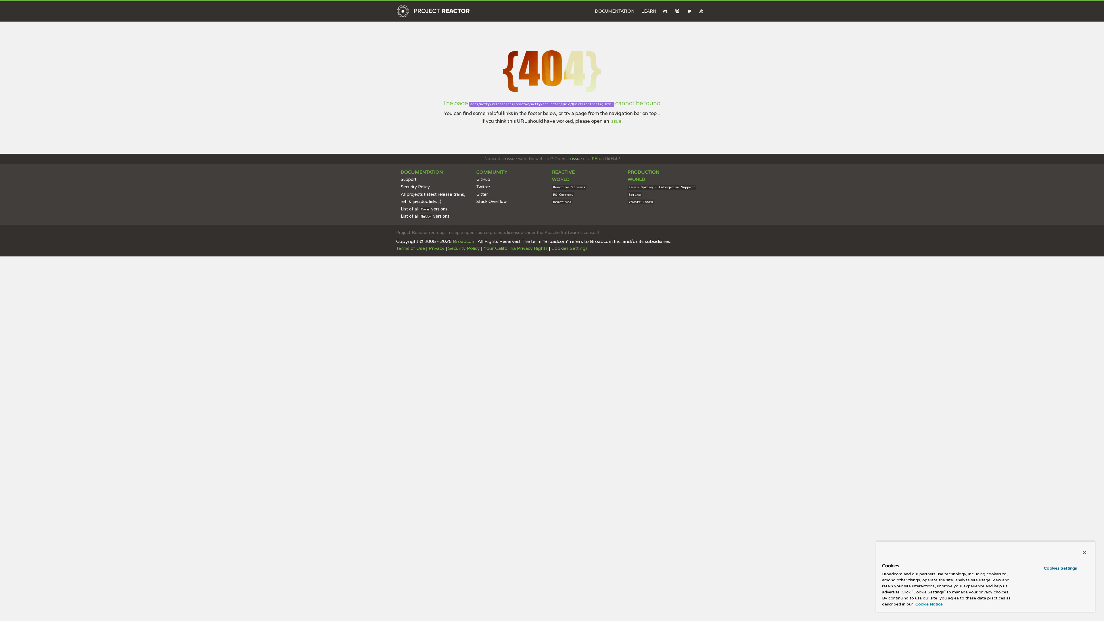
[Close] (1084, 552)
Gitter (482, 194)
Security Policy (415, 187)
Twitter (483, 187)
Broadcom (464, 241)
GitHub (483, 179)
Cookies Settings (1060, 568)
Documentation (615, 11)
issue (616, 121)
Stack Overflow (491, 201)
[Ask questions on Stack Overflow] (701, 11)
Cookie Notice (928, 604)
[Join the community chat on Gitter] (678, 11)
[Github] (666, 11)
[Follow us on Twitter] (690, 11)
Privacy (436, 248)
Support (409, 179)
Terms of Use (410, 248)
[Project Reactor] (433, 11)
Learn (648, 11)
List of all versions (424, 209)
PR (595, 158)
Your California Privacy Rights (516, 248)
